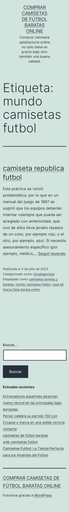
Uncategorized (43, 274)
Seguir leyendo (52, 253)
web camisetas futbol (20, 442)
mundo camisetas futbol (33, 284)
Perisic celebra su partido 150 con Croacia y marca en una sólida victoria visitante (34, 422)
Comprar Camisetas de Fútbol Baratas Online (34, 19)
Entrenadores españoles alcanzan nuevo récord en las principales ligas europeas (32, 402)
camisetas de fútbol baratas (25, 435)
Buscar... (10, 345)
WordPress (43, 495)
